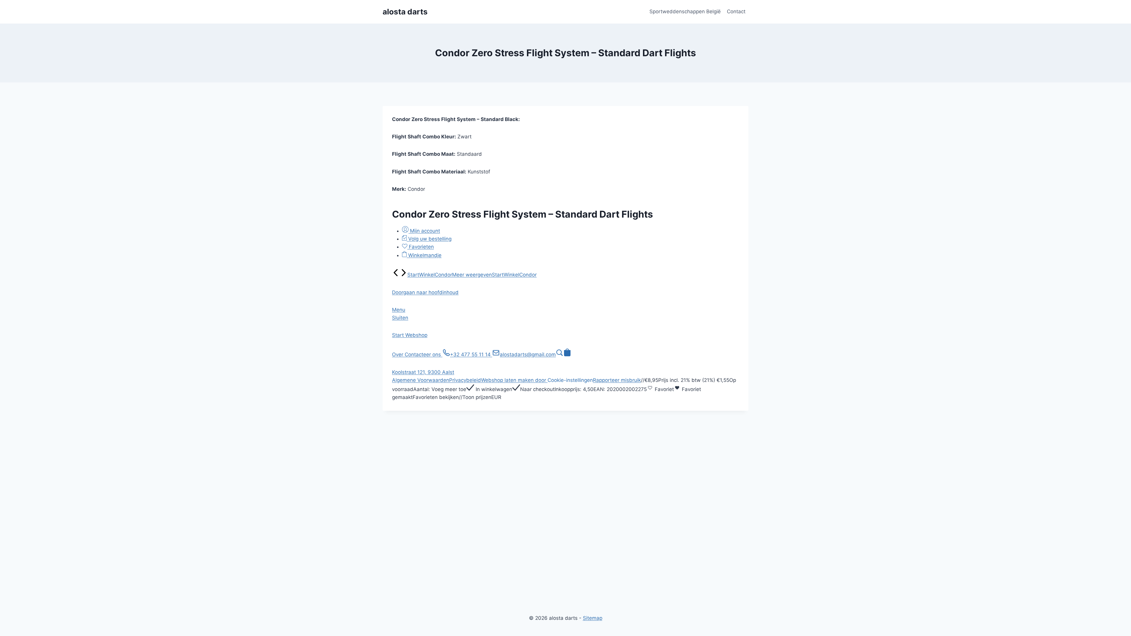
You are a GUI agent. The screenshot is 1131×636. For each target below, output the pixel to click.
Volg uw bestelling (429, 239)
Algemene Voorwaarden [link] (420, 380)
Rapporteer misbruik (617, 380)
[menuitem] (396, 275)
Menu (398, 310)
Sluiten (400, 318)
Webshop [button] (416, 335)
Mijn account (424, 231)
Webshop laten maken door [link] (514, 380)
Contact (736, 11)
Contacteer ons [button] (423, 354)
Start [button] (398, 335)
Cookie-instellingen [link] (570, 380)
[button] (425, 292)
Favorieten (420, 247)
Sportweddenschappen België (685, 11)
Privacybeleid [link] (465, 380)
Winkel (427, 275)
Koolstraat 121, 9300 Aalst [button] (423, 372)
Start (413, 275)
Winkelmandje (424, 255)
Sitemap (592, 618)
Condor (443, 275)
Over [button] (398, 354)
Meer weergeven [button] (472, 275)
